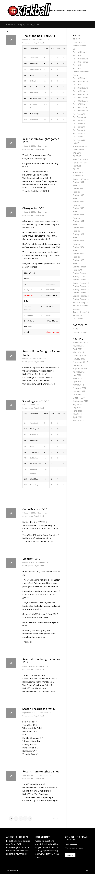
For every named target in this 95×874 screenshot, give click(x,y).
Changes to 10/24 (33, 208)
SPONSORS (78, 175)
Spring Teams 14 (81, 283)
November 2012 (80, 362)
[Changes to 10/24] (11, 212)
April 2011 (77, 417)
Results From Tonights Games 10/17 (41, 353)
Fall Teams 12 (79, 114)
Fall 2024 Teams (80, 107)
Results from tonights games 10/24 (40, 140)
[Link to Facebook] (83, 870)
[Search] (8, 31)
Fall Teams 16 (79, 127)
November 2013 (80, 342)
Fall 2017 (77, 84)
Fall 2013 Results (80, 58)
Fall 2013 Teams (80, 62)
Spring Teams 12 (81, 276)
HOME (76, 143)
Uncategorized (27, 43)
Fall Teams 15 (79, 120)
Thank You (78, 315)
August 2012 (78, 371)
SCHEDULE (78, 172)
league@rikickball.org (48, 850)
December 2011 (80, 394)
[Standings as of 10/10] (11, 405)
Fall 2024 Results (80, 104)
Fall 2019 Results (80, 91)
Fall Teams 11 (79, 318)
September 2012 (80, 368)
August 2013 (78, 345)
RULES (76, 169)
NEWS (76, 329)
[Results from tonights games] (11, 776)
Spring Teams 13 (81, 279)
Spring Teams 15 (81, 286)
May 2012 (77, 378)
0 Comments (41, 146)
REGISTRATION (80, 162)
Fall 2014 (77, 65)
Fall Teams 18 (79, 130)
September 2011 (80, 401)
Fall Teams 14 (79, 117)
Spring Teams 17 (81, 292)
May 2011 (77, 414)
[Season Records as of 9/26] (11, 713)
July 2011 (77, 407)
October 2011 (79, 397)
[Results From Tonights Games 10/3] (11, 663)
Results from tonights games (40, 771)
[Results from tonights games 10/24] (11, 143)
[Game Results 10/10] (11, 513)
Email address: (71, 844)
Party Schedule (80, 146)
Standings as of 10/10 (35, 401)
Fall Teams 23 (79, 140)
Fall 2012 (77, 55)
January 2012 (79, 391)
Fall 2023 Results (80, 101)
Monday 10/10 (31, 559)
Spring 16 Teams (81, 179)
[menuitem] (11, 10)
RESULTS (77, 166)
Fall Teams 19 (79, 133)
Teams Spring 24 (81, 312)
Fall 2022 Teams (80, 97)
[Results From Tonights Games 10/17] (11, 356)
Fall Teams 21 (79, 136)
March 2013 (78, 352)
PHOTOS (77, 156)
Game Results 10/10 (34, 509)
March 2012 (78, 384)
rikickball (40, 43)
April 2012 (77, 381)
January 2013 (79, 358)
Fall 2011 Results (80, 52)
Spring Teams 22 (81, 296)
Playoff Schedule (80, 159)
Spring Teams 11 (81, 273)
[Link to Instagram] (87, 870)
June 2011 (77, 410)
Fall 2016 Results (80, 81)
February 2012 (79, 388)
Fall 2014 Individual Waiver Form (81, 71)
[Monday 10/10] (11, 563)
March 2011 (78, 420)
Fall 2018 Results (80, 88)
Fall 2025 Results (80, 110)
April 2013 (77, 349)
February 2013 (79, 355)
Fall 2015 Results (80, 78)
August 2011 (78, 404)
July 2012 (77, 375)
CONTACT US (79, 42)
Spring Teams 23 (81, 299)
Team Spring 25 (80, 302)
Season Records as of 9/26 (38, 709)
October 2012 (79, 365)
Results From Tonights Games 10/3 (41, 660)
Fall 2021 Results (80, 94)
